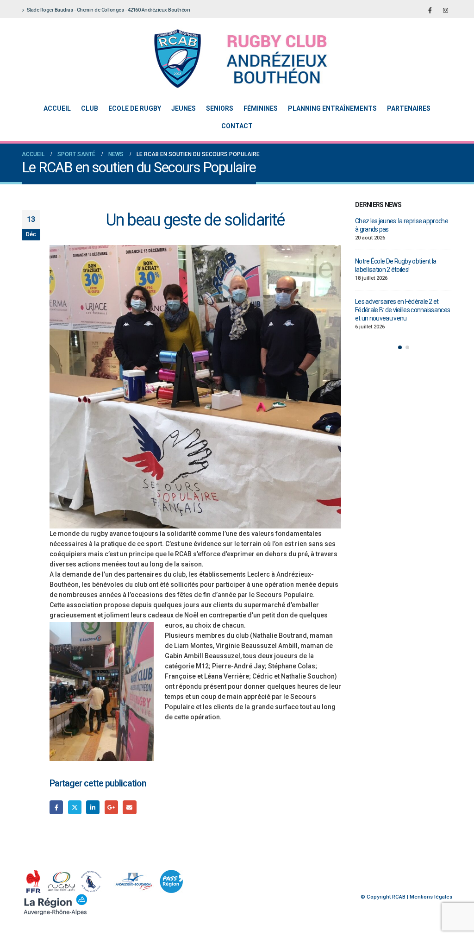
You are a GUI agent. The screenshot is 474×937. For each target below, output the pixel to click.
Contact (237, 126)
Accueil (57, 108)
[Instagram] (445, 10)
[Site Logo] (230, 58)
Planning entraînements (332, 108)
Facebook (56, 807)
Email (129, 807)
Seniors (219, 108)
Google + (111, 807)
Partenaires (408, 108)
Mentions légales (431, 896)
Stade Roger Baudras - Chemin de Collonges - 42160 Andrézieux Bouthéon (108, 10)
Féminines (260, 108)
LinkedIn (93, 807)
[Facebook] (430, 10)
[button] (400, 347)
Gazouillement (74, 807)
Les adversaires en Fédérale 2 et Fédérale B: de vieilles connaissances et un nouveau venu (402, 310)
